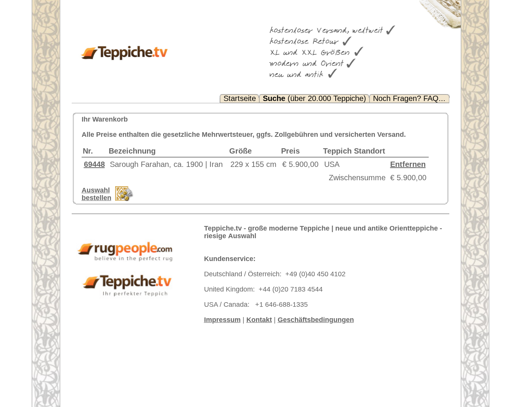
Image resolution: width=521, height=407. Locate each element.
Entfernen (408, 164)
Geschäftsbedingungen (316, 320)
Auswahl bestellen (96, 194)
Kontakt (259, 320)
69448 (94, 164)
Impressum (222, 320)
